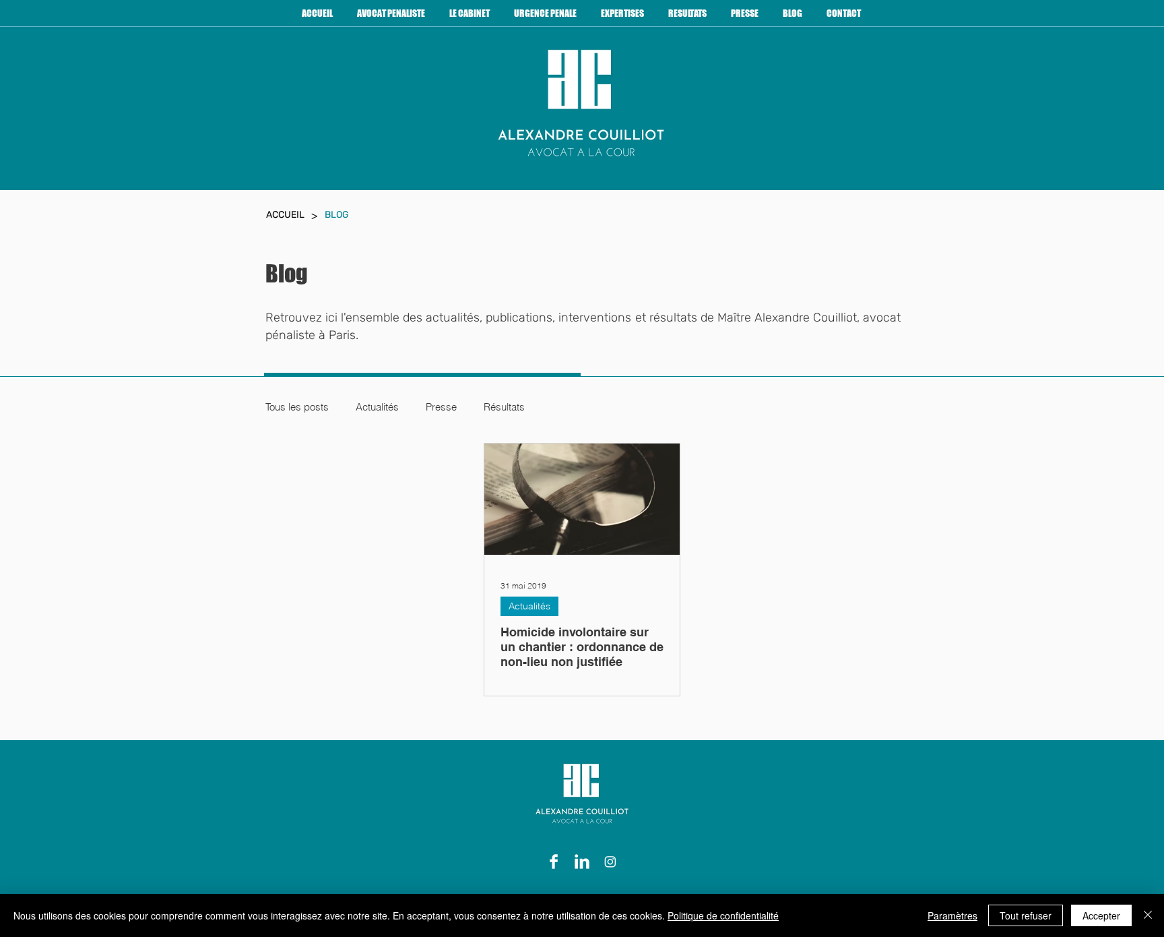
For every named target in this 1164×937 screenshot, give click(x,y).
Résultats (504, 406)
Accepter (1101, 915)
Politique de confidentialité (723, 915)
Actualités (377, 406)
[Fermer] (1148, 915)
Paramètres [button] (952, 915)
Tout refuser (1026, 915)
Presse (441, 406)
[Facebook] (553, 861)
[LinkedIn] (582, 861)
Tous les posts (297, 406)
